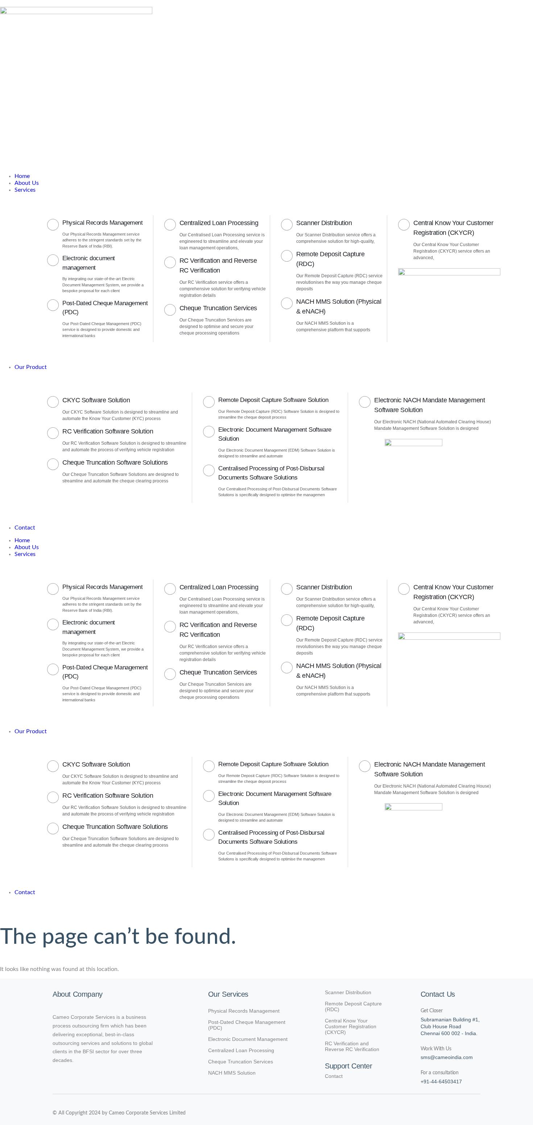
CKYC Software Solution (96, 400)
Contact (25, 892)
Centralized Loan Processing (219, 223)
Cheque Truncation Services (218, 308)
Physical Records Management (102, 222)
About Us (27, 547)
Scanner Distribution (324, 223)
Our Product (31, 731)
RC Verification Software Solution (107, 431)
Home (22, 540)
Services (25, 554)
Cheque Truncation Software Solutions (115, 462)
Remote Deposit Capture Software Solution (273, 400)
